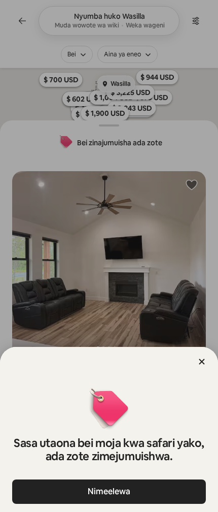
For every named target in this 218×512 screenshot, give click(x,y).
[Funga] (202, 362)
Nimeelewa (109, 491)
